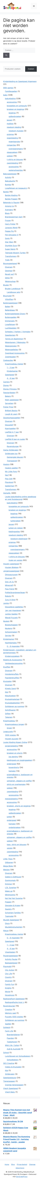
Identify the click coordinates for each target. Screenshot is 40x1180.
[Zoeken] (6, 55)
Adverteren (20, 1168)
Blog (13, 1164)
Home (7, 1164)
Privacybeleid (22, 1164)
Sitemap (32, 1164)
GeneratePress (21, 1177)
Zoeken (31, 69)
